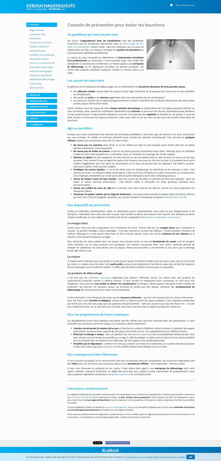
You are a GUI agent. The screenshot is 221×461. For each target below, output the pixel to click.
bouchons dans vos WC (175, 197)
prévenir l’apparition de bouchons (163, 217)
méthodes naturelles (99, 277)
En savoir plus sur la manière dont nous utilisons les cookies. (155, 457)
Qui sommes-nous (185, 5)
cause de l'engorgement (116, 407)
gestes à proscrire (121, 374)
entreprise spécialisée (81, 397)
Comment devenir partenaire (117, 443)
